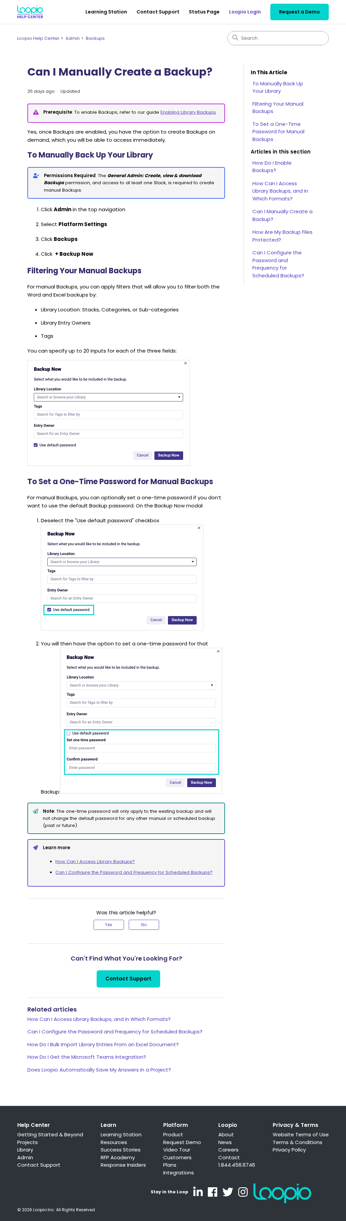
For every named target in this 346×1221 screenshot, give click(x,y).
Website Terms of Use (301, 1134)
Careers (228, 1149)
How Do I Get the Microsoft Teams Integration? (86, 1056)
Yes (108, 924)
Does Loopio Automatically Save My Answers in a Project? (99, 1069)
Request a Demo (299, 11)
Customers (177, 1157)
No (144, 924)
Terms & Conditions (297, 1142)
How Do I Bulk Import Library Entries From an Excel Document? (103, 1044)
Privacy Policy (289, 1149)
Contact (229, 1157)
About (226, 1134)
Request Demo (182, 1142)
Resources (114, 1142)
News (225, 1142)
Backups (95, 38)
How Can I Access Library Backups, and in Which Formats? (99, 1019)
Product (173, 1134)
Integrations (178, 1172)
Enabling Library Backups (188, 112)
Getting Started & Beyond (50, 1134)
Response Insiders (123, 1164)
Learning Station (106, 11)
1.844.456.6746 (236, 1164)
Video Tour (176, 1149)
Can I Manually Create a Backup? (282, 215)
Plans (169, 1164)
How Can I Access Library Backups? (95, 861)
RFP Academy (118, 1157)
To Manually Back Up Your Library (277, 87)
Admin (73, 38)
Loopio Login (245, 11)
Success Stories (121, 1149)
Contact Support (158, 11)
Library (25, 1149)
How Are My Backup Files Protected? (282, 235)
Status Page (204, 11)
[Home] (30, 12)
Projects (27, 1142)
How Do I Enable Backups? (272, 166)
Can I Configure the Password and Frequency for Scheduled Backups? (134, 872)
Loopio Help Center (38, 38)
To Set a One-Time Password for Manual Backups (278, 131)
